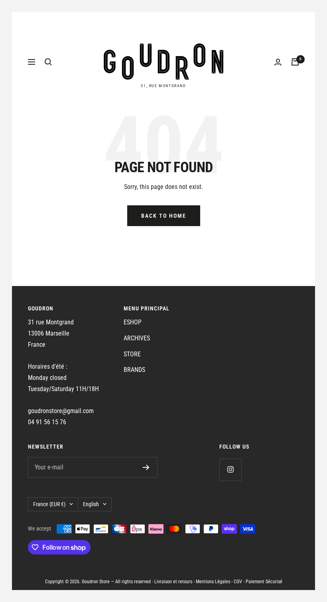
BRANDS (134, 370)
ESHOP (133, 322)
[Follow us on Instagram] (230, 470)
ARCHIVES (137, 338)
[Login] (278, 62)
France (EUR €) (49, 504)
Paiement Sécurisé (264, 581)
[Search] (48, 62)
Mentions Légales (213, 581)
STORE (132, 354)
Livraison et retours (173, 581)
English (91, 504)
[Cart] (295, 62)
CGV (238, 581)
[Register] (146, 467)
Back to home (163, 216)
